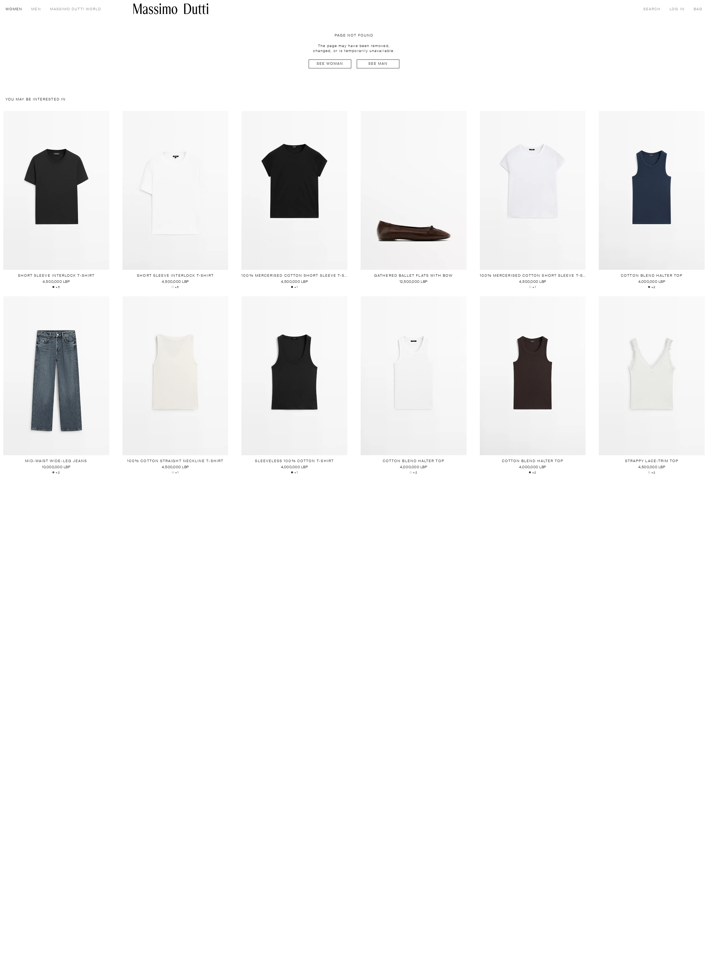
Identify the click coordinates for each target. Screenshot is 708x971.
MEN (36, 9)
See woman (330, 64)
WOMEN (14, 9)
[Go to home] (171, 8)
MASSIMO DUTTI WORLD (75, 9)
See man (378, 64)
